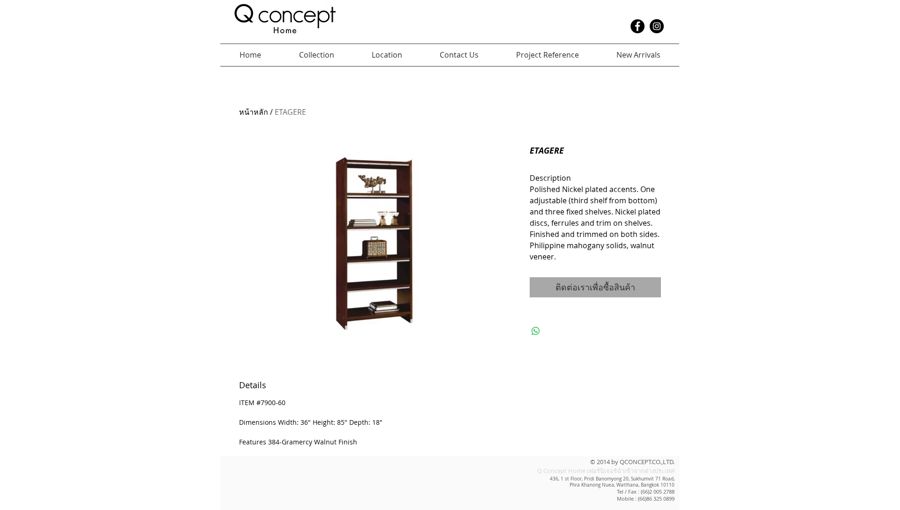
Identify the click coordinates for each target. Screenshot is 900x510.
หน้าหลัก (253, 112)
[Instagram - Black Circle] (657, 26)
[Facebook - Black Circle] (637, 26)
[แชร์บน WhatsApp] (535, 331)
